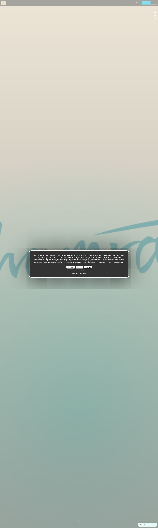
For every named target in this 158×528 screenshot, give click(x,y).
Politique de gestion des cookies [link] (79, 273)
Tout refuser (79, 267)
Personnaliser (88, 267)
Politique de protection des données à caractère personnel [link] (79, 270)
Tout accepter (70, 267)
